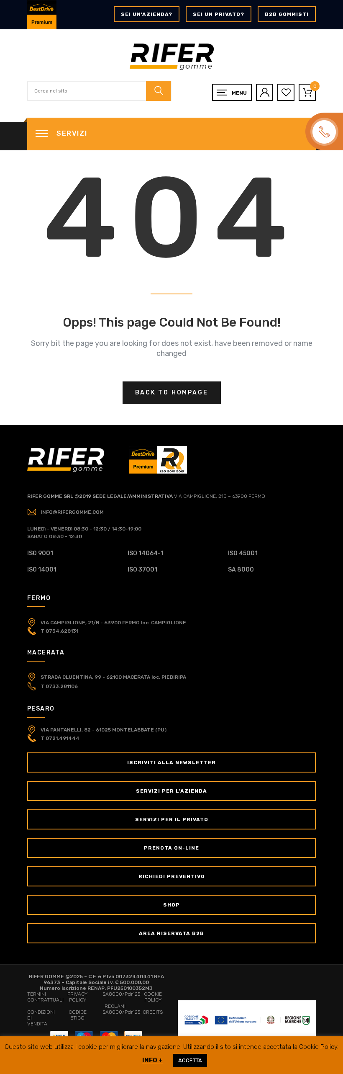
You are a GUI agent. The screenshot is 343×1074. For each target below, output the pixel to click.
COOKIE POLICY (153, 997)
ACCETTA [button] (190, 1060)
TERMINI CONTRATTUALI (45, 997)
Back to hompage (171, 392)
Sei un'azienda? (146, 14)
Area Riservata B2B (171, 933)
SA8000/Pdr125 (121, 994)
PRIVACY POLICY (77, 997)
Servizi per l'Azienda (171, 791)
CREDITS (153, 1012)
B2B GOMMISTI (287, 14)
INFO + (152, 1060)
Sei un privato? (218, 14)
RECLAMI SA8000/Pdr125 (121, 1009)
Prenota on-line (171, 848)
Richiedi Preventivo (171, 876)
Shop (171, 905)
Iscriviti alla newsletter (171, 762)
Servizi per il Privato (171, 819)
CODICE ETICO (78, 1015)
